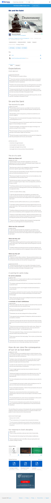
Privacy (32, 498)
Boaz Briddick (11, 469)
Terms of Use (40, 498)
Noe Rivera (34, 469)
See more (40, 446)
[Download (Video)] (41, 58)
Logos (9, 498)
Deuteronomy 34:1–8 (12, 42)
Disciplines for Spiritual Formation (28, 468)
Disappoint (34, 42)
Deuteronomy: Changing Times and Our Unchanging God (19, 38)
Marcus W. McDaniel (16, 34)
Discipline (29, 42)
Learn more (35, 5)
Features (21, 498)
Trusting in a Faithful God (14, 468)
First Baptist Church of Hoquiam (19, 35)
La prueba (34, 468)
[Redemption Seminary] (25, 480)
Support (47, 498)
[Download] (18, 455)
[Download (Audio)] (41, 55)
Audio (13, 55)
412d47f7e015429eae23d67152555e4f (19, 58)
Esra (21, 469)
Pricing (26, 498)
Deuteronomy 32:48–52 (22, 42)
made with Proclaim (38, 34)
